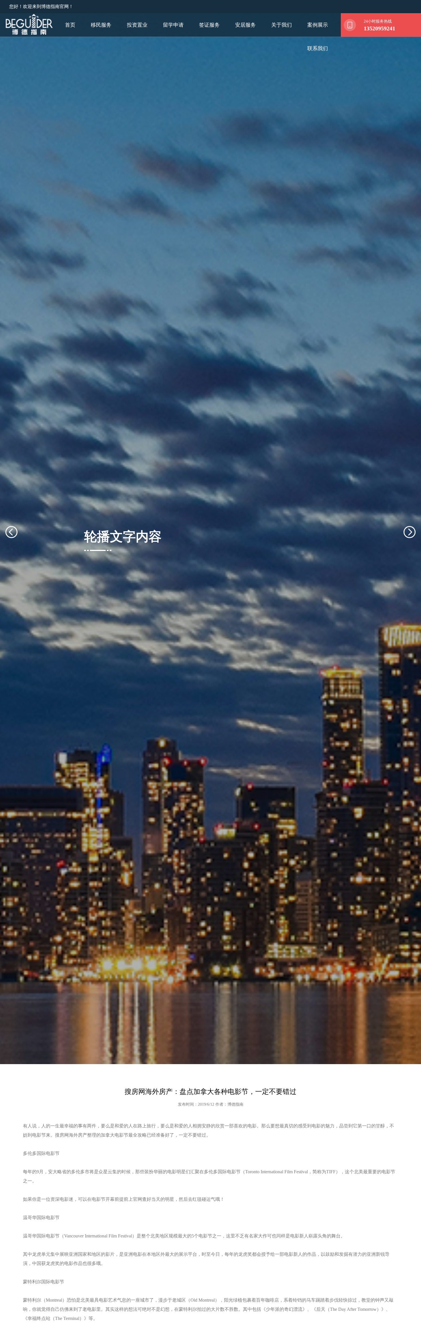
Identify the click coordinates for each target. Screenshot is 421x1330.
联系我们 (317, 48)
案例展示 (317, 25)
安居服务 (245, 25)
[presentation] (18, 532)
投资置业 (137, 25)
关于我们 (281, 25)
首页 (70, 25)
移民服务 (101, 25)
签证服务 (209, 25)
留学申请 (173, 25)
